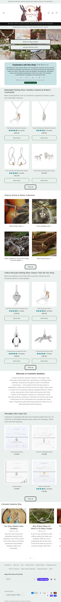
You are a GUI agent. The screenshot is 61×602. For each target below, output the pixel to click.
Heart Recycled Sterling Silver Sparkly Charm (17, 308)
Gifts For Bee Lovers (15, 226)
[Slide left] (27, 558)
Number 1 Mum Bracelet (44, 486)
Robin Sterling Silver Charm (44, 308)
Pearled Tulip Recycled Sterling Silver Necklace (44, 128)
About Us (16, 565)
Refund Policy (40, 565)
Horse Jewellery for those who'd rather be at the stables (17, 259)
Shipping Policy (51, 565)
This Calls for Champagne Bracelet (44, 452)
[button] (4, 13)
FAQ (22, 565)
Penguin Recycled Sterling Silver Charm (16, 351)
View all (30, 187)
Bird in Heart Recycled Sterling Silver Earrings (17, 170)
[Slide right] (34, 558)
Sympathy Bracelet (16, 486)
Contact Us (8, 565)
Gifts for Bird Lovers (43, 258)
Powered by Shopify (25, 601)
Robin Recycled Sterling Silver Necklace (16, 128)
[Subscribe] (34, 579)
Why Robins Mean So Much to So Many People (41, 527)
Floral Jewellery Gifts (43, 226)
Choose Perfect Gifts (30, 47)
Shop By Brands (42, 569)
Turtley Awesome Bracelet (17, 452)
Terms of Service (14, 569)
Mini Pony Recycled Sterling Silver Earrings (44, 170)
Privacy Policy (29, 565)
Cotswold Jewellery (14, 601)
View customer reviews (30, 82)
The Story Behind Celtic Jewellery (14, 527)
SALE (50, 569)
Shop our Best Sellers (30, 41)
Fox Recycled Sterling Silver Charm (44, 351)
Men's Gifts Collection (28, 569)
